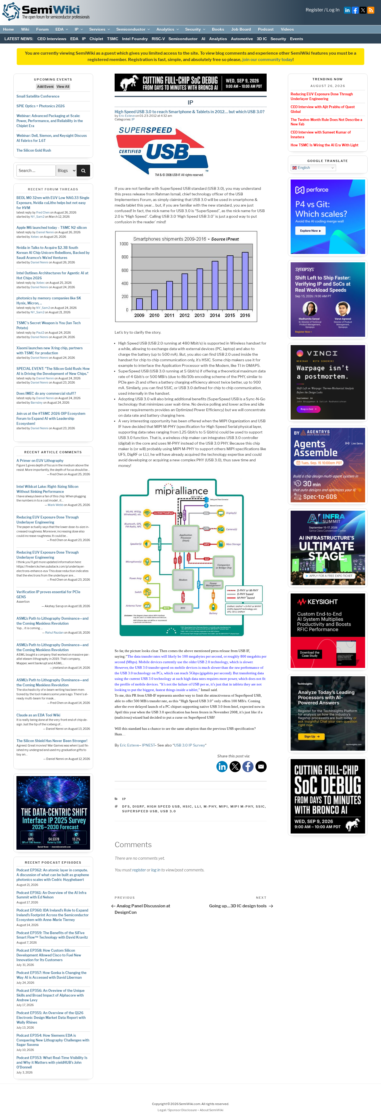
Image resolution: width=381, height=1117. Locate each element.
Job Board (241, 29)
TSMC (112, 39)
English (303, 168)
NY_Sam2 (37, 217)
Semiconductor (130, 29)
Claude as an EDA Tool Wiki (38, 715)
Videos (287, 29)
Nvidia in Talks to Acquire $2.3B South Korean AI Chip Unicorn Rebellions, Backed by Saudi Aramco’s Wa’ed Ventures (53, 253)
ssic (260, 806)
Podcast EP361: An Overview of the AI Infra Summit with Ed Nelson (51, 895)
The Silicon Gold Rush (33, 150)
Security (193, 29)
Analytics (165, 29)
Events (296, 39)
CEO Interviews (51, 39)
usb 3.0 (168, 811)
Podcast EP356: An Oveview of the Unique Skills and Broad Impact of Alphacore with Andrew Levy (50, 995)
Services (97, 29)
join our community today (267, 59)
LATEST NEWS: (18, 39)
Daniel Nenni (45, 232)
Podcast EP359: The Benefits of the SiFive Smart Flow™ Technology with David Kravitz (52, 935)
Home (8, 29)
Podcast (266, 29)
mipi (223, 806)
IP (76, 29)
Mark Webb (55, 505)
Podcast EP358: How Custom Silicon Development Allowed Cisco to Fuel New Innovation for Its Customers (48, 955)
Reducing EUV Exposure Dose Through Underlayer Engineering (322, 96)
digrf (138, 806)
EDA (60, 29)
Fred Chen (43, 212)
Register (314, 10)
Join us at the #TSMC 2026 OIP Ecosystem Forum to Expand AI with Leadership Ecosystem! (50, 418)
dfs (126, 806)
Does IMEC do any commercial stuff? (46, 393)
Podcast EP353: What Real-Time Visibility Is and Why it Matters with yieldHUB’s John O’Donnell (51, 1062)
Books (218, 29)
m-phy (210, 806)
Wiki (25, 29)
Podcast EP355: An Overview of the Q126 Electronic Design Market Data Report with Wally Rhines (51, 1017)
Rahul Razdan (54, 632)
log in (155, 870)
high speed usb (163, 806)
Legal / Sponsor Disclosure (177, 1110)
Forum (42, 29)
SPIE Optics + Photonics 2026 (40, 106)
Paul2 (40, 333)
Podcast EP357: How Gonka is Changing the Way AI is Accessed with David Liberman (51, 975)
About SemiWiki (211, 1110)
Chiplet (96, 39)
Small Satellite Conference (37, 96)
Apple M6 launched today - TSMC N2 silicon (51, 228)
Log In (332, 10)
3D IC (262, 39)
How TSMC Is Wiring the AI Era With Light (324, 145)
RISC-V (158, 39)
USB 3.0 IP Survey (189, 745)
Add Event (45, 87)
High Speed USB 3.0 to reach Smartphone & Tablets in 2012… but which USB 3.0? (189, 111)
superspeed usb (140, 811)
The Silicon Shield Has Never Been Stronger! (51, 741)
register (139, 870)
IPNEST (148, 745)
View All (63, 87)
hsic (187, 806)
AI (203, 39)
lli (198, 806)
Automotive (242, 39)
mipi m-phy (241, 806)
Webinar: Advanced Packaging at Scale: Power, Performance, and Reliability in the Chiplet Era (49, 121)
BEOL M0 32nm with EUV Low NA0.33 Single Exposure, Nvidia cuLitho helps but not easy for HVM (52, 203)
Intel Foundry (135, 39)
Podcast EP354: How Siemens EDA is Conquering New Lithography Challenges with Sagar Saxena (52, 1040)
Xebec (35, 237)
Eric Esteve (127, 116)
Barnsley (37, 402)
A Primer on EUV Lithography (40, 461)
